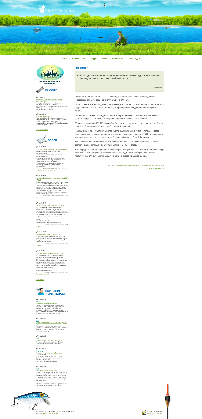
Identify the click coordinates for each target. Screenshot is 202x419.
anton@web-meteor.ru (51, 413)
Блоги (104, 59)
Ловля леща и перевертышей (46, 370)
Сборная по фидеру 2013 (45, 116)
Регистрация (158, 20)
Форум (94, 59)
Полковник (40, 351)
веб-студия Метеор (155, 413)
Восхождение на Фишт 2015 (46, 234)
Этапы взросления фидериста (47, 253)
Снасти (38, 226)
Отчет (38, 197)
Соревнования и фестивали (46, 170)
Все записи (40, 280)
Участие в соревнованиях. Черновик (49, 149)
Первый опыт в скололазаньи (46, 303)
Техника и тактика (42, 274)
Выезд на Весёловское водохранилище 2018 (52, 178)
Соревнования (79, 59)
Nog (65, 149)
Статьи (64, 59)
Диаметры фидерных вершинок (47, 205)
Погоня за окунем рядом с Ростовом (49, 340)
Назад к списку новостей (156, 168)
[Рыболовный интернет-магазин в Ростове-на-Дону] (50, 84)
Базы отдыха (135, 59)
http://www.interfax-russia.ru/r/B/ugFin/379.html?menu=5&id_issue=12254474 (139, 165)
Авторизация (158, 16)
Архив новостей (42, 130)
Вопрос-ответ (118, 59)
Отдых (38, 245)
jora (37, 301)
